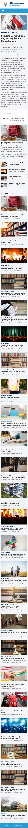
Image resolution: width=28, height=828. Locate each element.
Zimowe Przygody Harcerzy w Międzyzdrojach (10, 450)
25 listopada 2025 (7, 740)
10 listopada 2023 (7, 44)
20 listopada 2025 (7, 766)
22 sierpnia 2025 (6, 818)
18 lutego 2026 (6, 375)
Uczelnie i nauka (5, 552)
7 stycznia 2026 (6, 610)
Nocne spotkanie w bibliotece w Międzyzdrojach (18, 163)
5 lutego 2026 (6, 505)
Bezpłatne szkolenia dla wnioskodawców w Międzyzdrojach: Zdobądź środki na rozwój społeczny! (13, 555)
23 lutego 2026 (6, 349)
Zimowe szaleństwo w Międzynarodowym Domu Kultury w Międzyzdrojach (13, 528)
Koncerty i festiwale (7, 526)
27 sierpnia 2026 (6, 218)
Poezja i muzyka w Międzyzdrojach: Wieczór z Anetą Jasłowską (11, 737)
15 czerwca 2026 (6, 244)
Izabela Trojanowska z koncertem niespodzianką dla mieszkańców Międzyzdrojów (13, 119)
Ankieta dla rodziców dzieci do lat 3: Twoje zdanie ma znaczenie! (12, 143)
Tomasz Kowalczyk (18, 44)
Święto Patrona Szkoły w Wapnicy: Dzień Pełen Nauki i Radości (13, 685)
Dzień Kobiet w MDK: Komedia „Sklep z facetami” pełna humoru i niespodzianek (13, 346)
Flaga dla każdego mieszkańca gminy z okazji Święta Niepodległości (14, 112)
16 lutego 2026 (6, 401)
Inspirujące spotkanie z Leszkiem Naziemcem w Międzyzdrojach (11, 502)
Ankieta (3, 213)
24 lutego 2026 (6, 322)
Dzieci (7, 213)
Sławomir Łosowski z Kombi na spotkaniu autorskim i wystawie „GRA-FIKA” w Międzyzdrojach (17, 172)
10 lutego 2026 (6, 479)
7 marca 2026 (6, 270)
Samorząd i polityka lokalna (10, 32)
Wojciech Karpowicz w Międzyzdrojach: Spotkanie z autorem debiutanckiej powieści (17, 179)
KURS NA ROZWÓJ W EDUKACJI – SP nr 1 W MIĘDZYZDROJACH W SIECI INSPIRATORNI (13, 424)
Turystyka (4, 474)
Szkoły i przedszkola (7, 317)
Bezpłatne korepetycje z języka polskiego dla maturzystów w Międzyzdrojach (14, 633)
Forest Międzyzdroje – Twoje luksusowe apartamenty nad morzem (13, 816)
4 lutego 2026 (6, 531)
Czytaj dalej (3, 158)
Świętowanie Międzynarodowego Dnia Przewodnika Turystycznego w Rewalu (13, 476)
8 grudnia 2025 (6, 662)
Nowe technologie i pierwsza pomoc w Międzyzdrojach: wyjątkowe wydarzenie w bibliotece (14, 660)
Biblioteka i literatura (7, 239)
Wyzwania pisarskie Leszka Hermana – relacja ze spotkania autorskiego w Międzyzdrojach (12, 764)
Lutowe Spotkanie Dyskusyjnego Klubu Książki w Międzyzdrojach (13, 372)
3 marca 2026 (6, 296)
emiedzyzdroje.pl (18, 825)
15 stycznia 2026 (6, 584)
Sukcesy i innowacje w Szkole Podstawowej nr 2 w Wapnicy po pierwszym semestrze (10, 399)
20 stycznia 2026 (7, 557)
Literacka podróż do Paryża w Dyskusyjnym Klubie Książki (10, 607)
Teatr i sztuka (5, 265)
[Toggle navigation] (3, 11)
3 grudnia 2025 (6, 688)
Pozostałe (4, 447)
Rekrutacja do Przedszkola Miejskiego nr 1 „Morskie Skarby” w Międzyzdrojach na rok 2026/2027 (17, 186)
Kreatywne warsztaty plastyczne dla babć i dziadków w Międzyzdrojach (14, 581)
